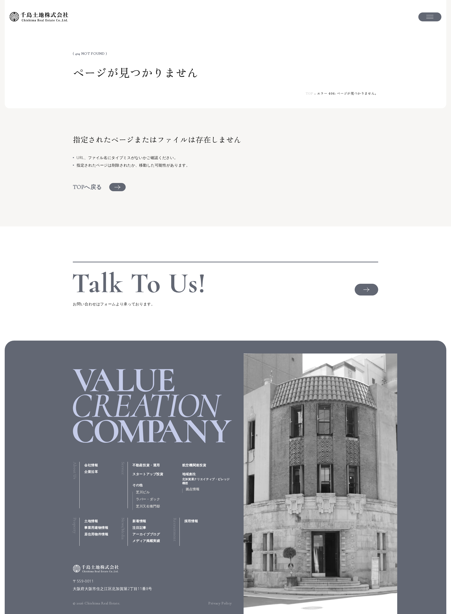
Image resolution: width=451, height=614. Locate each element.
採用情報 (191, 521)
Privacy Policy (220, 603)
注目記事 (139, 527)
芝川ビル (143, 492)
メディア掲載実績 (146, 540)
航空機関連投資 (194, 465)
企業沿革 (91, 471)
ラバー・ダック (148, 499)
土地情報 (91, 521)
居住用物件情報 (96, 534)
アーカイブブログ (146, 534)
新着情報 (139, 521)
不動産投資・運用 (146, 465)
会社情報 (91, 465)
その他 (137, 485)
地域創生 (206, 478)
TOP (309, 93)
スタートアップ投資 (147, 474)
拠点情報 (193, 489)
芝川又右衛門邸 (148, 506)
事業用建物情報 (96, 527)
